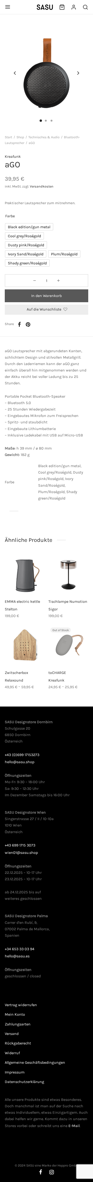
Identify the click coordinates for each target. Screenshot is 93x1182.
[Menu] (7, 7)
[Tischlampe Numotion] (68, 574)
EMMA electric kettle (22, 601)
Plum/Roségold (51, 492)
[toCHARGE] (68, 646)
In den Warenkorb (46, 295)
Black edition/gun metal (59, 466)
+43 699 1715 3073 (20, 845)
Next (78, 73)
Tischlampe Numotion (67, 601)
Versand (12, 1033)
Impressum (15, 1072)
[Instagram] (51, 1172)
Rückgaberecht (18, 1043)
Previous (15, 73)
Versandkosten (41, 186)
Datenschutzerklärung (24, 1081)
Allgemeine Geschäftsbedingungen (35, 1062)
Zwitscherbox (16, 672)
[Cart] (62, 7)
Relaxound (14, 680)
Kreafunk (13, 156)
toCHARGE (57, 672)
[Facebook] (19, 324)
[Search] (85, 7)
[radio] (29, 226)
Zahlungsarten (18, 1024)
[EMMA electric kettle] (25, 574)
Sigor (53, 609)
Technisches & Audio (44, 137)
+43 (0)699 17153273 (22, 754)
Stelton (11, 609)
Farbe (10, 216)
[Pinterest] (28, 324)
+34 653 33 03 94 (19, 949)
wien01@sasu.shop (21, 852)
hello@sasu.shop (19, 762)
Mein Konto (15, 1014)
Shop (20, 137)
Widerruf (12, 1053)
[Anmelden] (74, 7)
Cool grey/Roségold (54, 472)
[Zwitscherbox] (25, 646)
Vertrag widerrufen (21, 1005)
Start (8, 137)
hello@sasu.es (17, 956)
